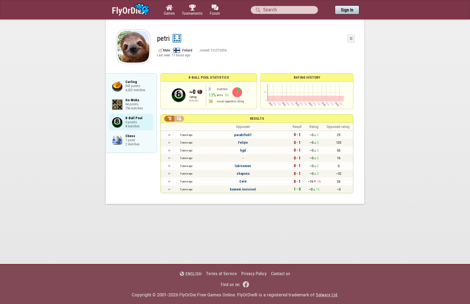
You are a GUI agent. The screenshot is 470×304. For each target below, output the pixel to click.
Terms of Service (221, 273)
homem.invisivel (243, 189)
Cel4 (242, 181)
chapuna (243, 173)
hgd (243, 150)
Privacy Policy (254, 273)
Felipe (243, 142)
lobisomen (243, 166)
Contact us (280, 273)
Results (257, 118)
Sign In (347, 10)
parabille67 (243, 135)
